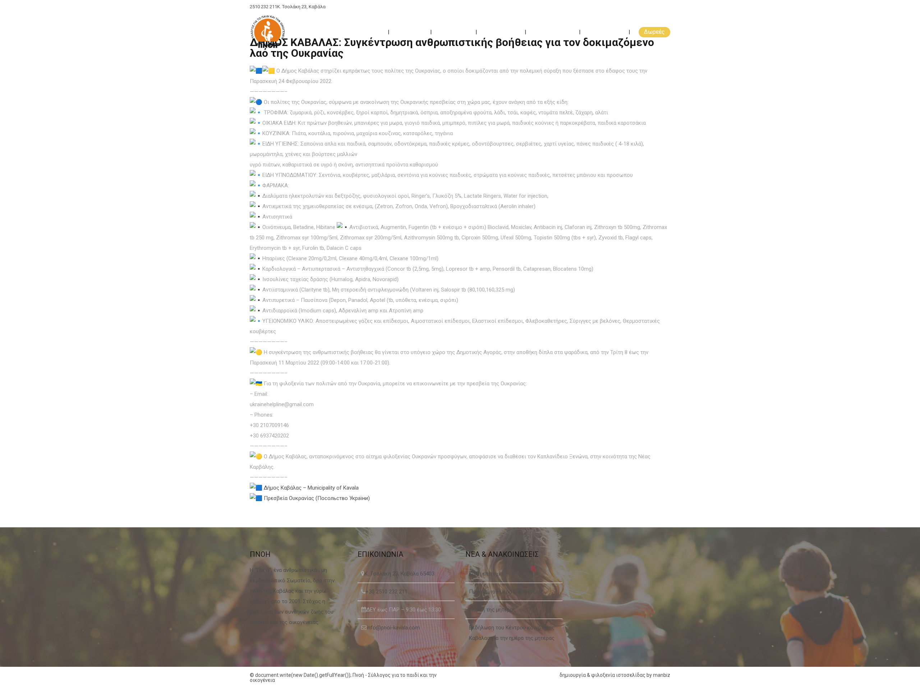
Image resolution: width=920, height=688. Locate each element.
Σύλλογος (410, 31)
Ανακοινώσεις (553, 31)
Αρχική (372, 31)
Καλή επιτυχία (486, 573)
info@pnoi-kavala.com (393, 627)
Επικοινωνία (605, 31)
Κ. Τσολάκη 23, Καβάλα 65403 (399, 573)
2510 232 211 (263, 6)
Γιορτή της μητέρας (492, 609)
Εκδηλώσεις (502, 31)
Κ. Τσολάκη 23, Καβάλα (301, 6)
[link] (311, 488)
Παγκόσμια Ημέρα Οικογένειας (506, 591)
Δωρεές (654, 31)
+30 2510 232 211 (386, 591)
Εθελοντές (454, 31)
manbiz (661, 675)
